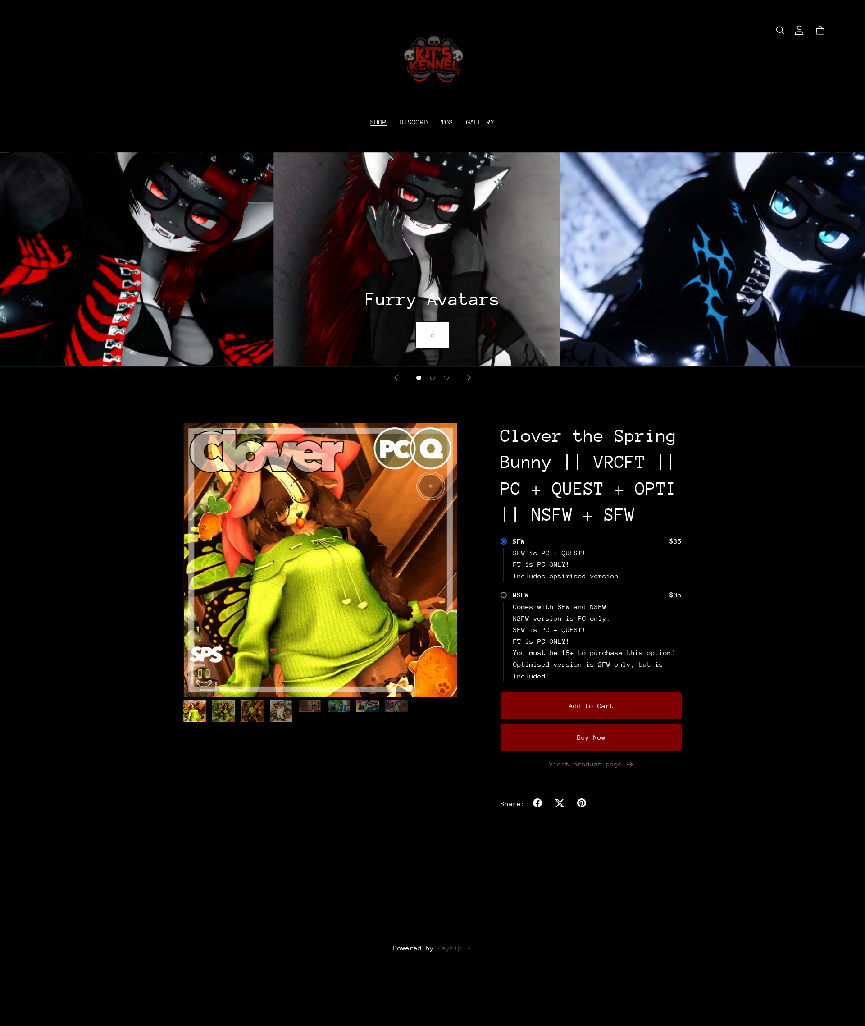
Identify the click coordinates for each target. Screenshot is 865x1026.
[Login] (799, 29)
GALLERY (480, 121)
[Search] (780, 30)
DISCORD (414, 121)
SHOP (378, 121)
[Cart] (824, 30)
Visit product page (587, 764)
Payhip (450, 948)
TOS (447, 121)
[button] (396, 378)
